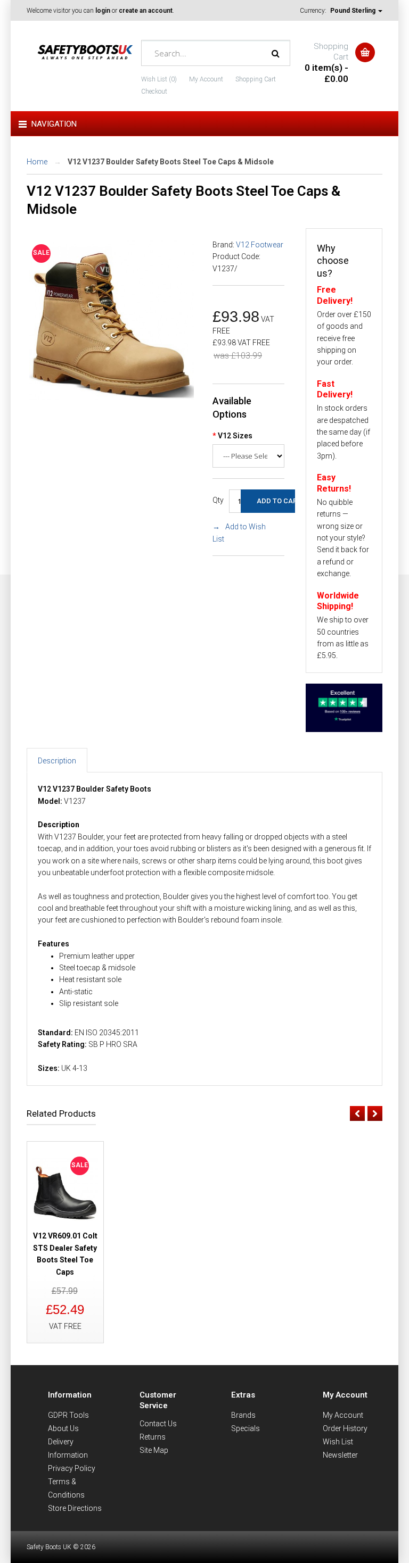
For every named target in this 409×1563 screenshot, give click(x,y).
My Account (206, 79)
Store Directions (75, 1508)
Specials (245, 1428)
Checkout (154, 91)
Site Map (154, 1450)
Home (37, 161)
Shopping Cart (255, 79)
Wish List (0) (159, 79)
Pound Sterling (353, 10)
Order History (345, 1428)
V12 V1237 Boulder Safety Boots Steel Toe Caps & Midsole (171, 161)
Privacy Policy (71, 1468)
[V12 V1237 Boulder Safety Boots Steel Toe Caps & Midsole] (112, 400)
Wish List (338, 1441)
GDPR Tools (68, 1415)
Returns (153, 1437)
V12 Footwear (259, 244)
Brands (243, 1415)
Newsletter (340, 1455)
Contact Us (158, 1423)
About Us (63, 1428)
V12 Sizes (235, 435)
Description (57, 760)
